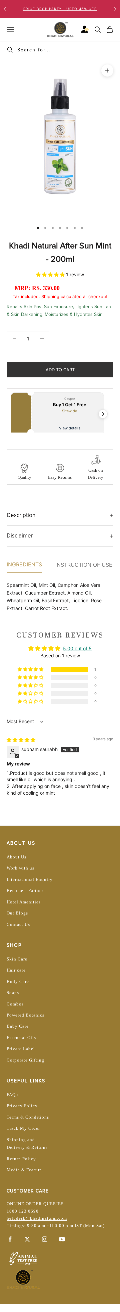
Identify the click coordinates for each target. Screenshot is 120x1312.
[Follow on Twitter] (27, 1239)
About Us (16, 856)
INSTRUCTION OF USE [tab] (83, 564)
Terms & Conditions (28, 1117)
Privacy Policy (22, 1105)
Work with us (20, 868)
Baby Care (18, 1026)
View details (69, 428)
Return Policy (21, 1158)
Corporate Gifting (25, 1060)
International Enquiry (30, 879)
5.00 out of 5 (77, 648)
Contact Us (18, 924)
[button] (51, 274)
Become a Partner (25, 890)
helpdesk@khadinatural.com (37, 1218)
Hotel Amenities (24, 901)
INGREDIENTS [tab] (24, 564)
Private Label (21, 1048)
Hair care (16, 970)
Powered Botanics (25, 1015)
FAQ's (13, 1094)
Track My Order (23, 1128)
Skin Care (17, 959)
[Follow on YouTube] (62, 1239)
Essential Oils (21, 1037)
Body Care (18, 981)
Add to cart (60, 369)
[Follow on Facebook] (10, 1239)
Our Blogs (17, 913)
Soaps (13, 992)
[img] (21, 740)
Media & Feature (24, 1169)
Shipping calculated (61, 296)
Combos (15, 1003)
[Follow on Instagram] (44, 1239)
